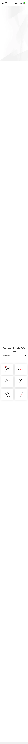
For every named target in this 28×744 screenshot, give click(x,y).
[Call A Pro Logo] (5, 4)
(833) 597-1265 (19, 3)
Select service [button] (6, 355)
